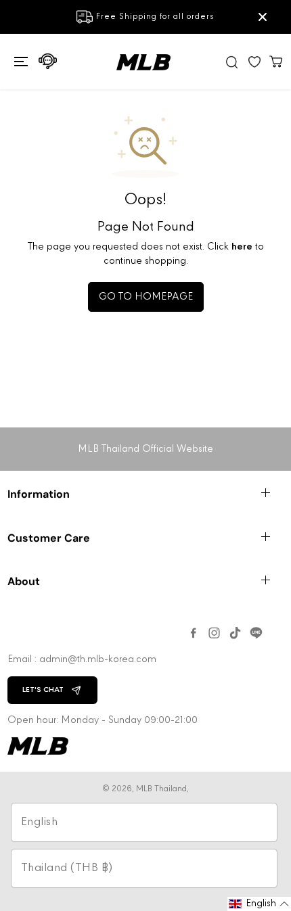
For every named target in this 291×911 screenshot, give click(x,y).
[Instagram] (214, 633)
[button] (19, 61)
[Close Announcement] (262, 17)
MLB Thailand (161, 788)
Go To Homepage (146, 296)
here (241, 246)
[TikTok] (235, 633)
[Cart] (276, 61)
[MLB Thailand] (143, 62)
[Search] (232, 61)
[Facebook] (193, 633)
